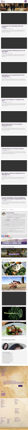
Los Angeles (2, 420)
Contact (15, 428)
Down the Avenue (7, 224)
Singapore (8, 420)
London (2, 419)
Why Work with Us (3, 406)
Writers (16, 419)
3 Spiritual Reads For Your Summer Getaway (13, 148)
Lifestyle (16, 402)
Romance (16, 410)
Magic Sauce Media (7, 220)
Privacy (19, 427)
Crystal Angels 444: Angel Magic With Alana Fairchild (12, 26)
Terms (21, 427)
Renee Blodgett (5, 28)
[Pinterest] (5, 236)
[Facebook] (2, 236)
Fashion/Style (16, 400)
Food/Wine (3, 372)
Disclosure (16, 427)
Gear (15, 401)
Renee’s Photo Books (18, 420)
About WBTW (2, 400)
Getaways (3, 373)
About (1, 427)
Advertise (2, 401)
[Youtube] (8, 236)
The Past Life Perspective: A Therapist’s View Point (13, 100)
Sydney (8, 421)
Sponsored (2, 404)
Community (2, 402)
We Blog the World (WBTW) (6, 352)
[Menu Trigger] (26, 1)
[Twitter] (7, 236)
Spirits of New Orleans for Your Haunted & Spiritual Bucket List (12, 125)
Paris (1, 422)
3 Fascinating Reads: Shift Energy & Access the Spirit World (13, 51)
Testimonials (23, 427)
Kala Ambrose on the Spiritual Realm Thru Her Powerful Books (13, 76)
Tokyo (8, 422)
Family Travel (4, 371)
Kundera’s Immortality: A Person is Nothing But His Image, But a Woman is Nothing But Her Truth (14, 198)
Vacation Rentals (17, 412)
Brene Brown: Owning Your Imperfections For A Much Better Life (13, 174)
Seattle (8, 419)
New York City (3, 421)
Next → (12, 209)
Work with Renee (17, 421)
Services (2, 405)
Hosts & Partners (11, 427)
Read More (8, 362)
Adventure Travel (4, 370)
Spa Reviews (16, 411)
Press (14, 427)
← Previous (3, 209)
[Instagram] (3, 236)
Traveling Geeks (11, 230)
